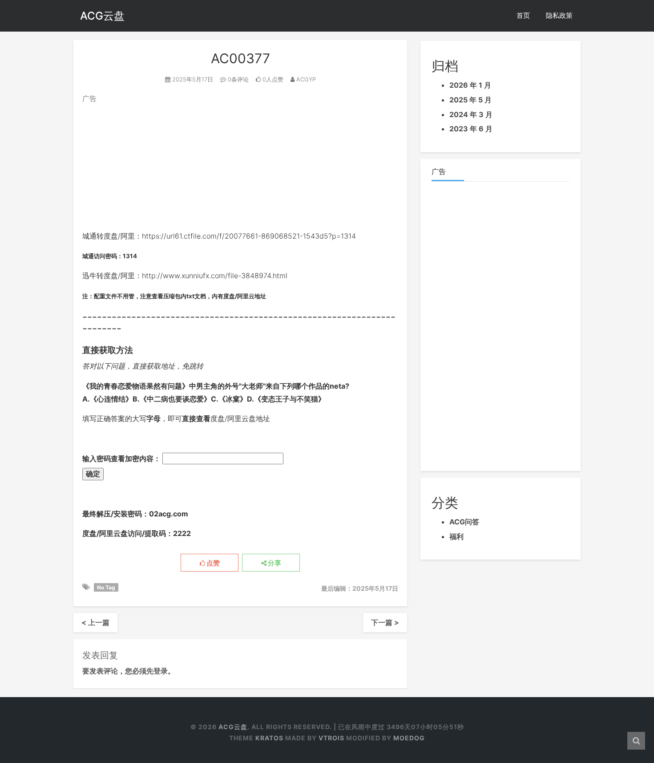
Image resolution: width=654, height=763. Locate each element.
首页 (523, 15)
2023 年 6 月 (471, 128)
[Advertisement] (240, 167)
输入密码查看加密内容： (122, 458)
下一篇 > (385, 622)
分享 (273, 563)
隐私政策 (559, 15)
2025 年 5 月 (470, 99)
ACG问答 (464, 521)
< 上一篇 (95, 622)
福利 (456, 536)
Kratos (269, 738)
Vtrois (331, 738)
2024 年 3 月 (471, 114)
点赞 (212, 563)
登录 (160, 670)
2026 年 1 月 (470, 85)
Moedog (409, 738)
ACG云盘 (102, 15)
